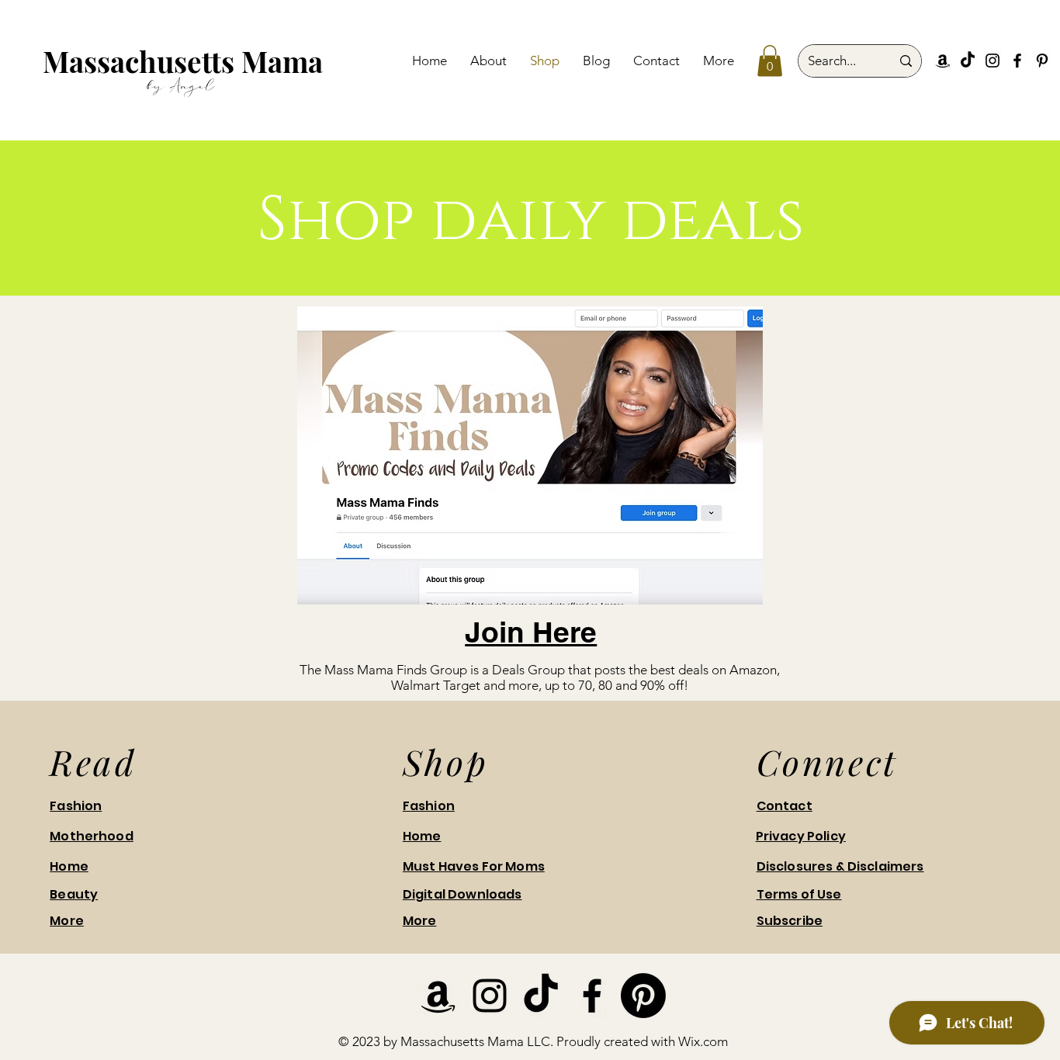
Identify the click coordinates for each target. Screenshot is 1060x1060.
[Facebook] (1017, 60)
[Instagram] (992, 60)
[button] (770, 61)
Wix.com (703, 1041)
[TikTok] (967, 60)
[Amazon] (943, 60)
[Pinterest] (1042, 60)
